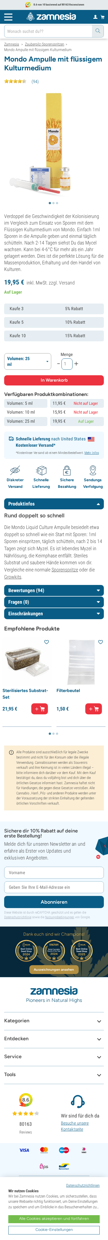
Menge (67, 354)
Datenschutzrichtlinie (17, 917)
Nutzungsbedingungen (59, 917)
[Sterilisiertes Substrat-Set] (27, 661)
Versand (67, 283)
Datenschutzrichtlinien (83, 1185)
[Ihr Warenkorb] (103, 17)
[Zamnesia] (51, 16)
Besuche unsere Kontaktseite (75, 1126)
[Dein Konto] (95, 16)
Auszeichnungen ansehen (54, 970)
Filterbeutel (68, 690)
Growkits (12, 577)
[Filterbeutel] (81, 661)
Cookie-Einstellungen (54, 1229)
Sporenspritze (65, 570)
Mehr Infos (91, 453)
